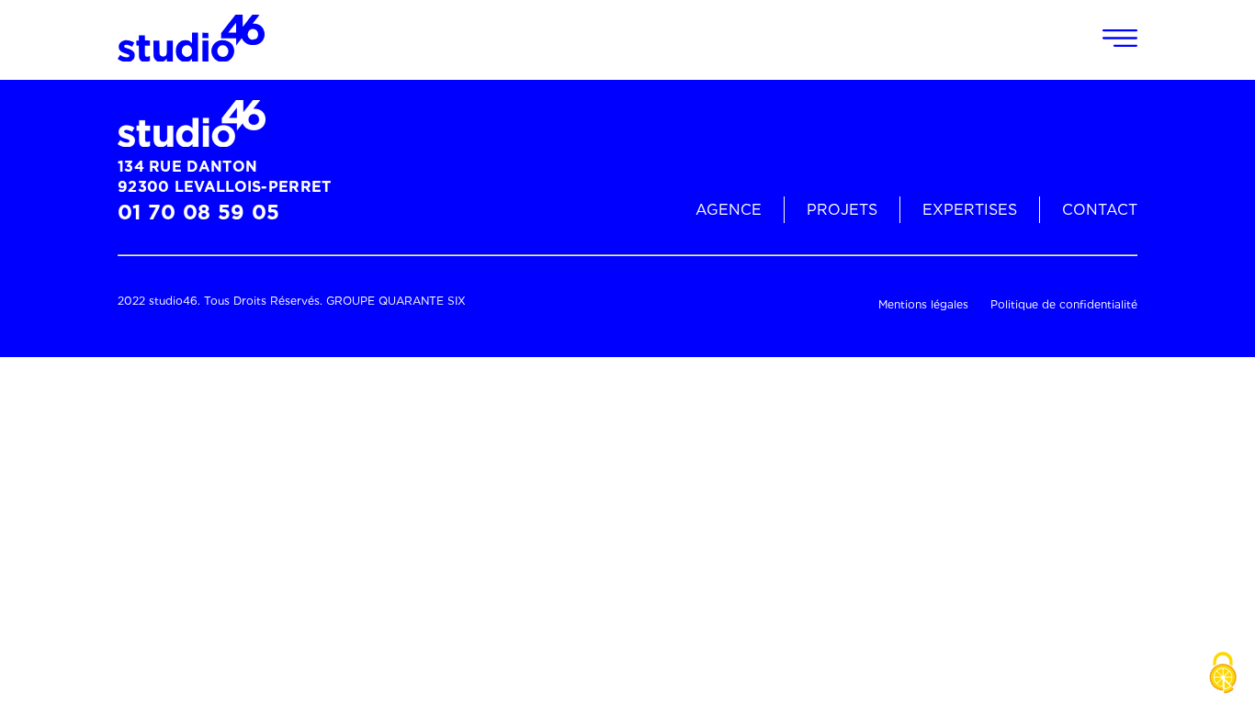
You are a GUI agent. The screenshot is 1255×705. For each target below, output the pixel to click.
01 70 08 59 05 (198, 212)
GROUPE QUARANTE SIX (396, 301)
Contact (1099, 209)
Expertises (969, 209)
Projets (842, 209)
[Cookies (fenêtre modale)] (1223, 674)
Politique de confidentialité (1063, 304)
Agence (728, 209)
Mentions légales (923, 304)
